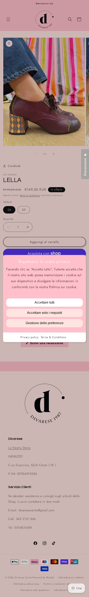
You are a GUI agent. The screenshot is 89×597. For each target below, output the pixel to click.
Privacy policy (29, 337)
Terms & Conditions (53, 337)
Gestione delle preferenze (45, 323)
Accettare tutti (44, 302)
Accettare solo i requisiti (44, 312)
